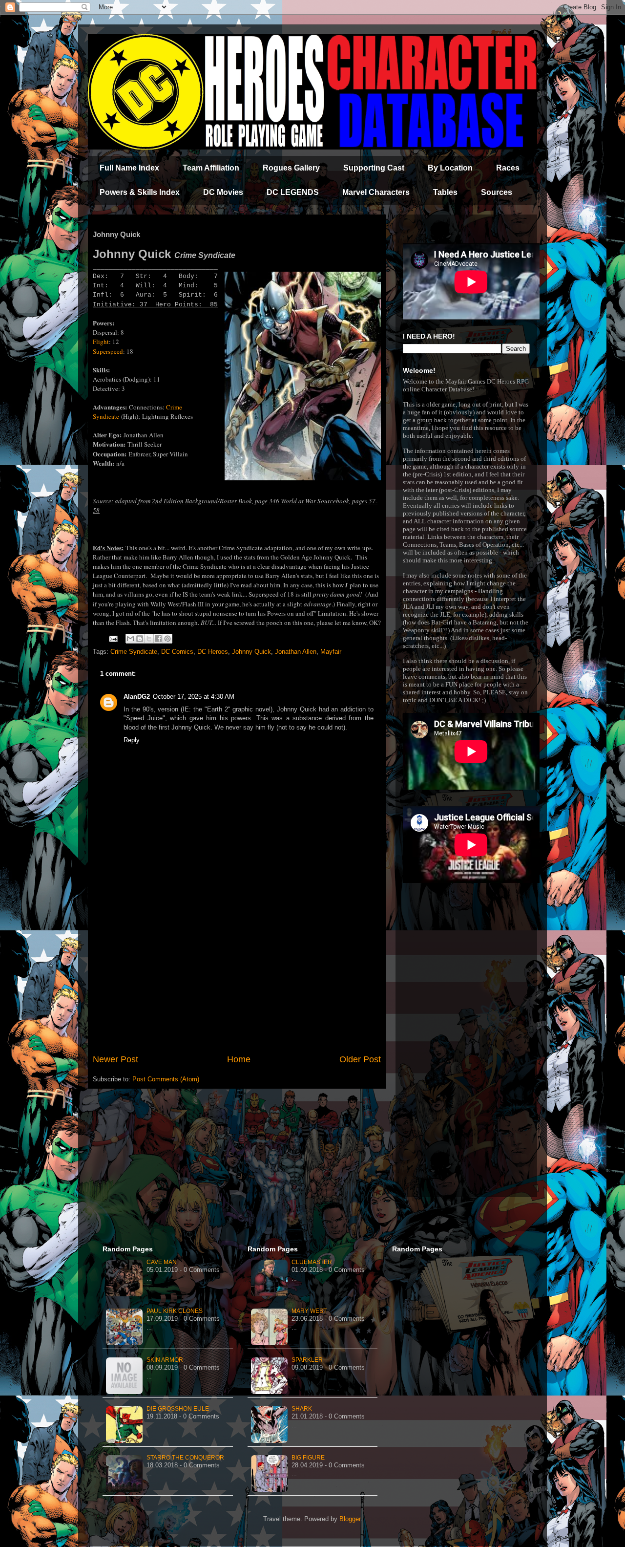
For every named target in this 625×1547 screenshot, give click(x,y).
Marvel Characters (376, 192)
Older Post (360, 1059)
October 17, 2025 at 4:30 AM (193, 696)
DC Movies (223, 192)
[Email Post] (112, 638)
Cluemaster (312, 1262)
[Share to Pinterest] (167, 639)
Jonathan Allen (295, 651)
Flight (101, 341)
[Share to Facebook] (158, 639)
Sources (496, 192)
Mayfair (330, 651)
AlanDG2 (137, 696)
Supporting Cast (373, 168)
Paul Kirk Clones (174, 1311)
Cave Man (161, 1262)
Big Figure (308, 1457)
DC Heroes (212, 651)
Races (508, 168)
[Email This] (130, 639)
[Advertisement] (237, 972)
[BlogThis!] (140, 639)
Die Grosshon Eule (177, 1408)
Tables (445, 192)
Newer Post (115, 1059)
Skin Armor (164, 1359)
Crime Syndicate (133, 651)
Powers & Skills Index (140, 192)
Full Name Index (129, 168)
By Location (450, 168)
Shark (302, 1408)
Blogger (349, 1519)
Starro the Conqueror (185, 1457)
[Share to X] (149, 639)
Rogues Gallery (291, 168)
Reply (132, 740)
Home (238, 1059)
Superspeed (108, 351)
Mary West (309, 1311)
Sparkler (307, 1359)
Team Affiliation (211, 168)
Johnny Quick (251, 651)
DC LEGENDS (293, 192)
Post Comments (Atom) (165, 1079)
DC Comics (177, 651)
